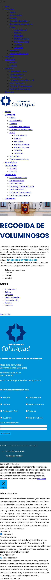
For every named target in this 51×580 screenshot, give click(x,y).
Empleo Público (16, 74)
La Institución (15, 15)
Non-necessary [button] (7, 555)
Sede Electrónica (17, 83)
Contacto (9, 92)
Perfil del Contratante (19, 89)
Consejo (13, 18)
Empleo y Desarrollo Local (21, 80)
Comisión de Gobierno (19, 21)
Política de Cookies (14, 456)
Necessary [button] (5, 531)
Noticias (13, 62)
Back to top (5, 314)
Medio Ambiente (22, 38)
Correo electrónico (9, 422)
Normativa (14, 50)
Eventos (13, 65)
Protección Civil (21, 41)
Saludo (12, 12)
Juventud (18, 47)
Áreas (12, 27)
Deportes (18, 36)
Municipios (9, 56)
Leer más (41, 478)
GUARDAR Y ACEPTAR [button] (10, 578)
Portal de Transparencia (20, 86)
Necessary (8, 534)
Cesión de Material (18, 71)
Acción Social (20, 30)
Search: (3, 464)
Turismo (18, 44)
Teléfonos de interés (19, 53)
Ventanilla (9, 68)
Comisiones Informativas (20, 24)
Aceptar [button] (33, 478)
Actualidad (10, 59)
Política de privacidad (14, 451)
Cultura (17, 33)
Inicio (7, 6)
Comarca (9, 9)
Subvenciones (15, 77)
